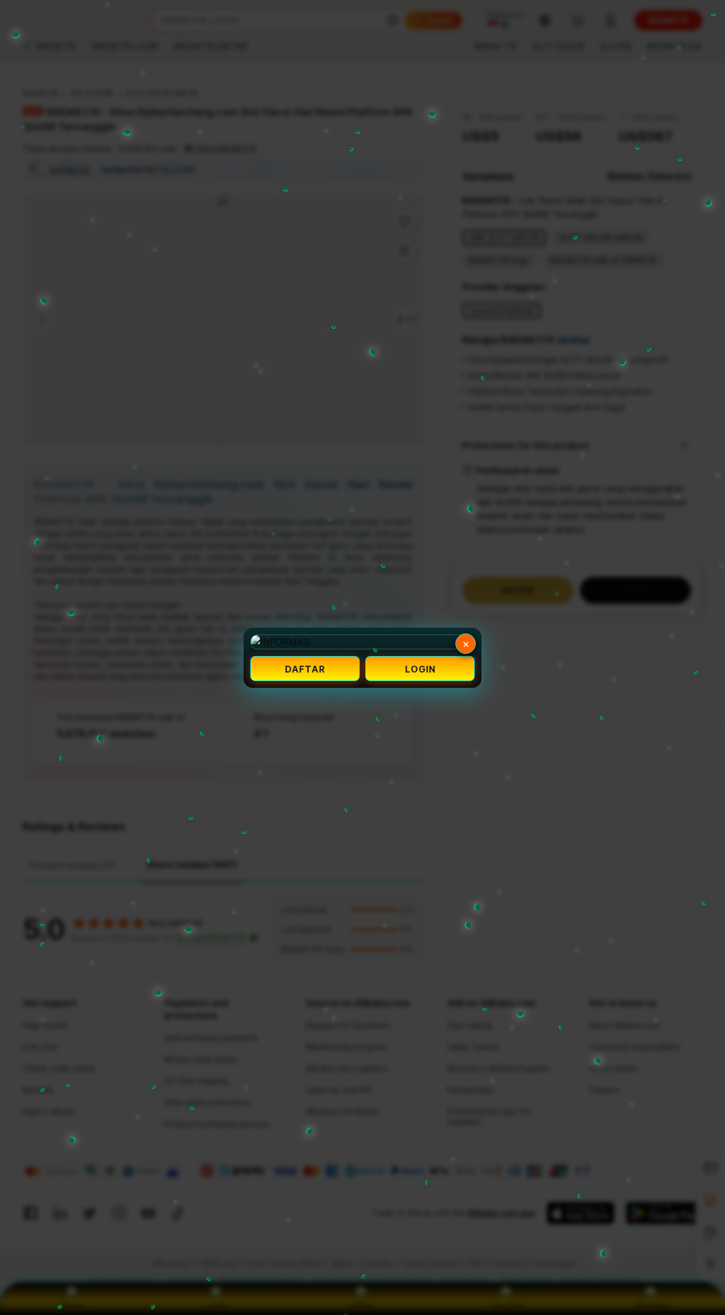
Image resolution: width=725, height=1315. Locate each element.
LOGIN (420, 669)
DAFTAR (305, 669)
